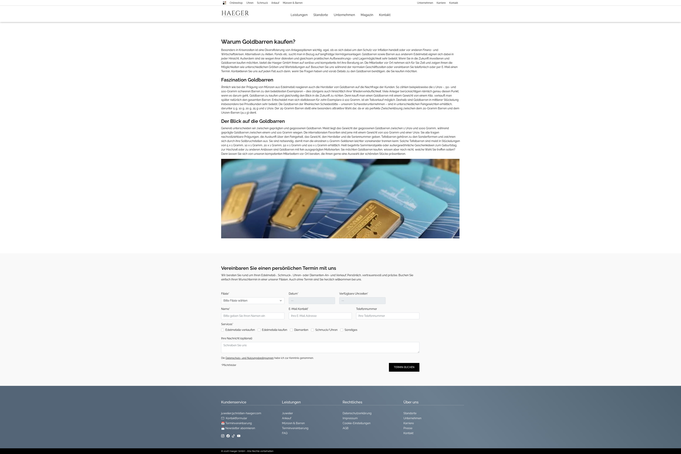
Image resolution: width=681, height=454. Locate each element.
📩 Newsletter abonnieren (238, 428)
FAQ (284, 433)
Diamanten (301, 330)
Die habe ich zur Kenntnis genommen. (267, 358)
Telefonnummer (366, 309)
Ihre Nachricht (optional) (236, 338)
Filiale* (225, 293)
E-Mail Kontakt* (299, 309)
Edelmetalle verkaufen (240, 330)
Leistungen (299, 15)
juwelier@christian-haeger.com (241, 413)
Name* (225, 309)
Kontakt (453, 2)
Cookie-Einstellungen (356, 423)
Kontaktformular (236, 418)
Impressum (350, 418)
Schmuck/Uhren (326, 330)
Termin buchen (404, 367)
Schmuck (262, 2)
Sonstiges (351, 330)
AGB (345, 428)
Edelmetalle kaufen (274, 330)
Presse (407, 428)
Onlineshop (236, 2)
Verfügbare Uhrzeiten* (353, 293)
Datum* (293, 293)
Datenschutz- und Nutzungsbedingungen (250, 358)
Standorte (320, 15)
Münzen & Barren (293, 2)
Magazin (367, 15)
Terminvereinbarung (295, 428)
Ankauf (275, 2)
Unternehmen (425, 2)
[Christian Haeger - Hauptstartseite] (224, 2)
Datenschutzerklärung (357, 413)
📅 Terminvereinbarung (236, 423)
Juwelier (287, 413)
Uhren (249, 2)
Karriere (441, 2)
